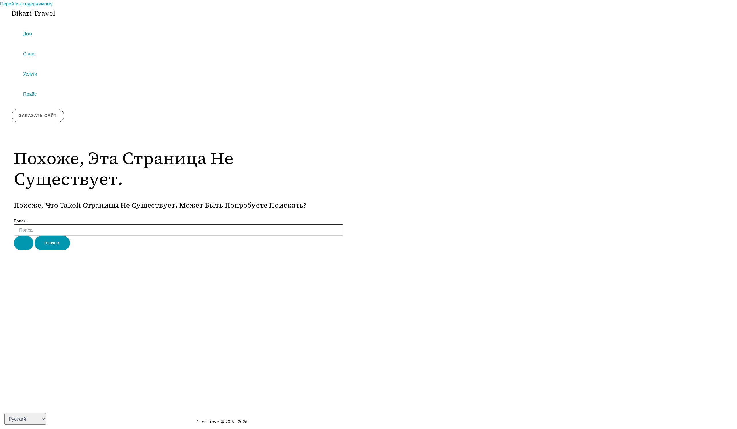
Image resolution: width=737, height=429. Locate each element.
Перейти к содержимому (26, 4)
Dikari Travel (33, 13)
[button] (38, 115)
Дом (27, 34)
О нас (29, 54)
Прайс (30, 94)
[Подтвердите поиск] (23, 243)
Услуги (30, 74)
